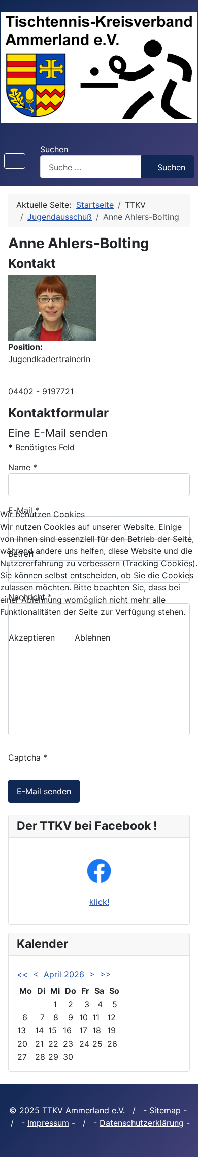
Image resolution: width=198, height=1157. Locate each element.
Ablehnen (92, 637)
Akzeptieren (32, 637)
